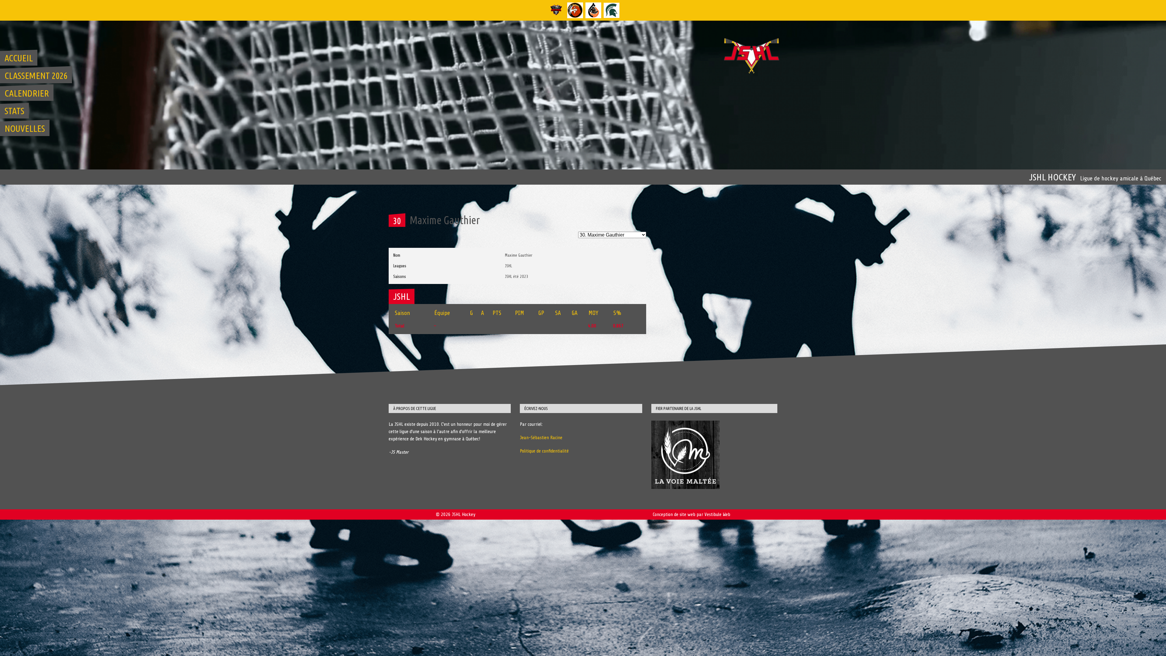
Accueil (19, 58)
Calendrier (27, 93)
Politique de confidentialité (544, 451)
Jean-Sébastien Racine (541, 437)
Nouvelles (25, 128)
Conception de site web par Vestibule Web (691, 514)
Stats (14, 111)
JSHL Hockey (1052, 177)
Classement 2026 (36, 75)
